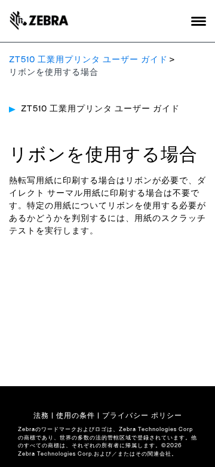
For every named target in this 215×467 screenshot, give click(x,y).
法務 (41, 415)
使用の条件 (75, 415)
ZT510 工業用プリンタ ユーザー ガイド (88, 60)
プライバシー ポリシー (142, 415)
